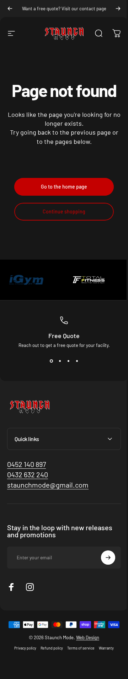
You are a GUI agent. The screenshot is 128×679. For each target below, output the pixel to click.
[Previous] (10, 8)
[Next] (118, 8)
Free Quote (64, 336)
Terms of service (78, 659)
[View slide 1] (51, 361)
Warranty (103, 659)
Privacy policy (23, 659)
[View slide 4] (77, 361)
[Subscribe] (103, 557)
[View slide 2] (59, 361)
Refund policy (49, 659)
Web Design (85, 649)
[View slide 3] (68, 361)
